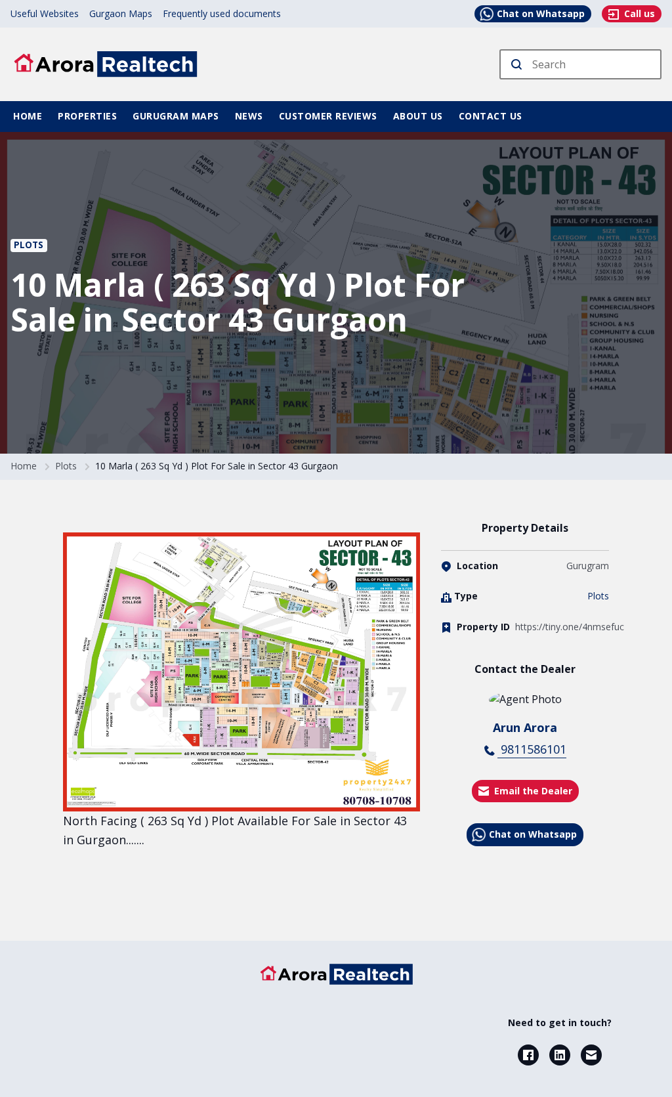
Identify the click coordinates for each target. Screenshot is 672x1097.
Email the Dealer (533, 791)
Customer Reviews (328, 116)
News (249, 116)
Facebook (528, 1054)
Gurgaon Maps (120, 13)
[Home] (336, 974)
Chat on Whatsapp (541, 13)
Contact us (490, 116)
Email (591, 1054)
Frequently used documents (222, 13)
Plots (28, 245)
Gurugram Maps (176, 116)
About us (418, 116)
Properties (87, 116)
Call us (638, 13)
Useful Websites (44, 13)
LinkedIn (559, 1054)
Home (27, 116)
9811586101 (531, 749)
